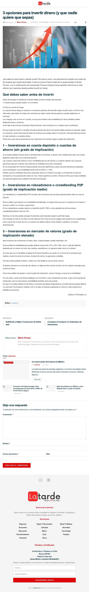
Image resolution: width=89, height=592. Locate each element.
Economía (45, 22)
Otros (44, 538)
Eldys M (37, 365)
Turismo (66, 534)
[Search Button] (85, 3)
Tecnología (66, 531)
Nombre (7, 443)
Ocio (44, 534)
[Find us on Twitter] (48, 480)
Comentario (8, 414)
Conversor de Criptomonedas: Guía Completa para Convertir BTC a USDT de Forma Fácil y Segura (27, 388)
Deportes (22, 524)
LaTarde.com (37, 588)
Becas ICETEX (44, 554)
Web (48, 454)
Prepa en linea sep (44, 556)
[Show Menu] (4, 3)
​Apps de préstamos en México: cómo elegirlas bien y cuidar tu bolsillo (70, 387)
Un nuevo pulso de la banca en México (48, 361)
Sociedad (66, 527)
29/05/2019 (34, 22)
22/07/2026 (61, 391)
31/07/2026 (45, 365)
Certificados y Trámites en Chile (44, 551)
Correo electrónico (11, 454)
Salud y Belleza (66, 524)
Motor (44, 531)
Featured (22, 538)
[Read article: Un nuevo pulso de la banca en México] (16, 369)
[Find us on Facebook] (40, 480)
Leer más (38, 379)
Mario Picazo (21, 22)
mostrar (14, 303)
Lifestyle (44, 527)
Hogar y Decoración (44, 524)
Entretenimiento (23, 534)
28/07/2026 (17, 393)
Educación (23, 531)
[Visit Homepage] (44, 3)
